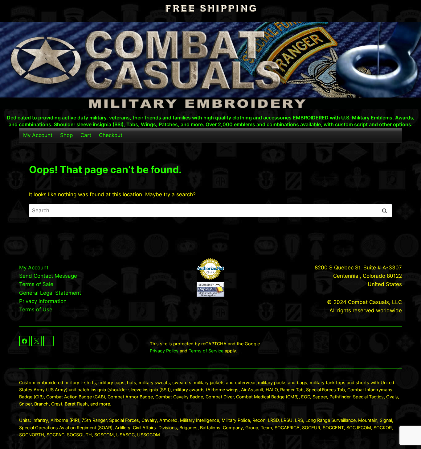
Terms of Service (206, 350)
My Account (37, 135)
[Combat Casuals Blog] (48, 341)
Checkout (110, 135)
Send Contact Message (48, 276)
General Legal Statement (50, 293)
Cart (85, 135)
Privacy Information (43, 301)
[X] (36, 341)
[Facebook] (24, 341)
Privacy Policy (164, 350)
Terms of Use (35, 309)
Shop (66, 135)
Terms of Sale (36, 284)
